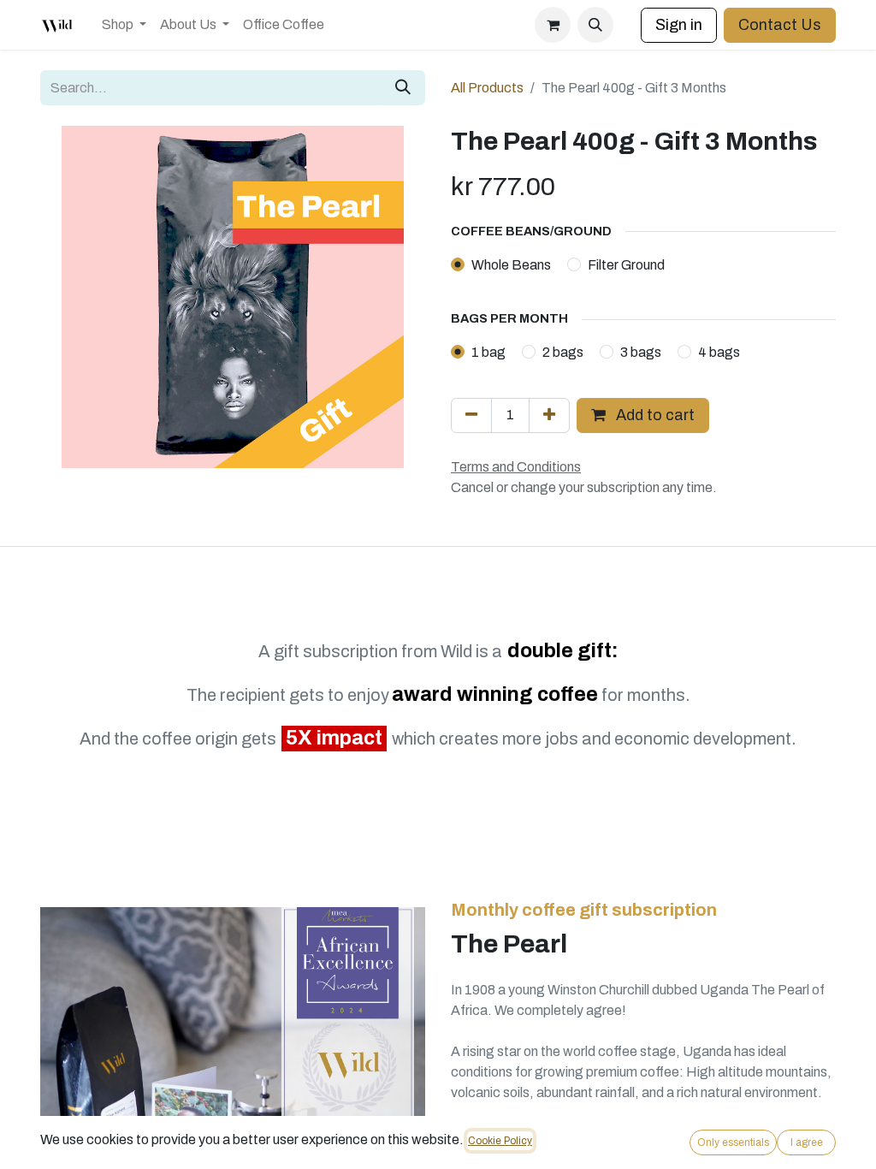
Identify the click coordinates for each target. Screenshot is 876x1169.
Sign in (678, 24)
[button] (595, 25)
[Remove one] (471, 415)
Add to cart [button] (654, 415)
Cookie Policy (500, 1141)
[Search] (403, 87)
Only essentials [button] (733, 1142)
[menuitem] (124, 25)
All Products (487, 87)
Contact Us (779, 24)
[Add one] (549, 415)
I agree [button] (806, 1142)
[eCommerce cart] (553, 25)
